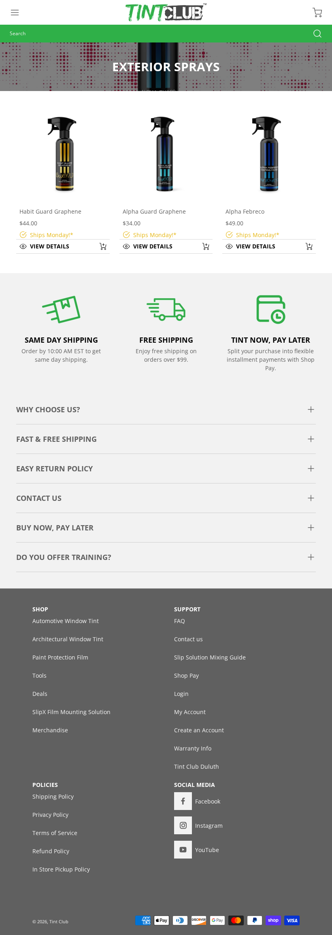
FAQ (179, 621)
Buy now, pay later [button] (55, 527)
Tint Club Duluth (196, 766)
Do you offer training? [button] (63, 557)
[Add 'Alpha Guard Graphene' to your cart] (200, 246)
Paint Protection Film (60, 657)
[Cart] (313, 12)
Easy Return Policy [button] (54, 468)
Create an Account (199, 730)
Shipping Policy (53, 796)
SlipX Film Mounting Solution (71, 712)
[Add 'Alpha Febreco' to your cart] (304, 246)
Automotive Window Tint (65, 621)
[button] (19, 12)
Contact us (188, 639)
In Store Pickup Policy (61, 869)
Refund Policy (50, 851)
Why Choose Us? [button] (48, 409)
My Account (190, 712)
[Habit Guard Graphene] (63, 154)
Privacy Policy (50, 814)
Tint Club (58, 921)
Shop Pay (186, 675)
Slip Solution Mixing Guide (210, 657)
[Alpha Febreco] (269, 154)
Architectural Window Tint (67, 639)
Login (181, 694)
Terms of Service (54, 833)
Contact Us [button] (39, 498)
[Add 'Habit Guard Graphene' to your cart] (97, 246)
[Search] (313, 33)
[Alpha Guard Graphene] (166, 154)
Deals (39, 694)
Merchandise (50, 730)
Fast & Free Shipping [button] (56, 439)
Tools (39, 675)
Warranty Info (192, 748)
